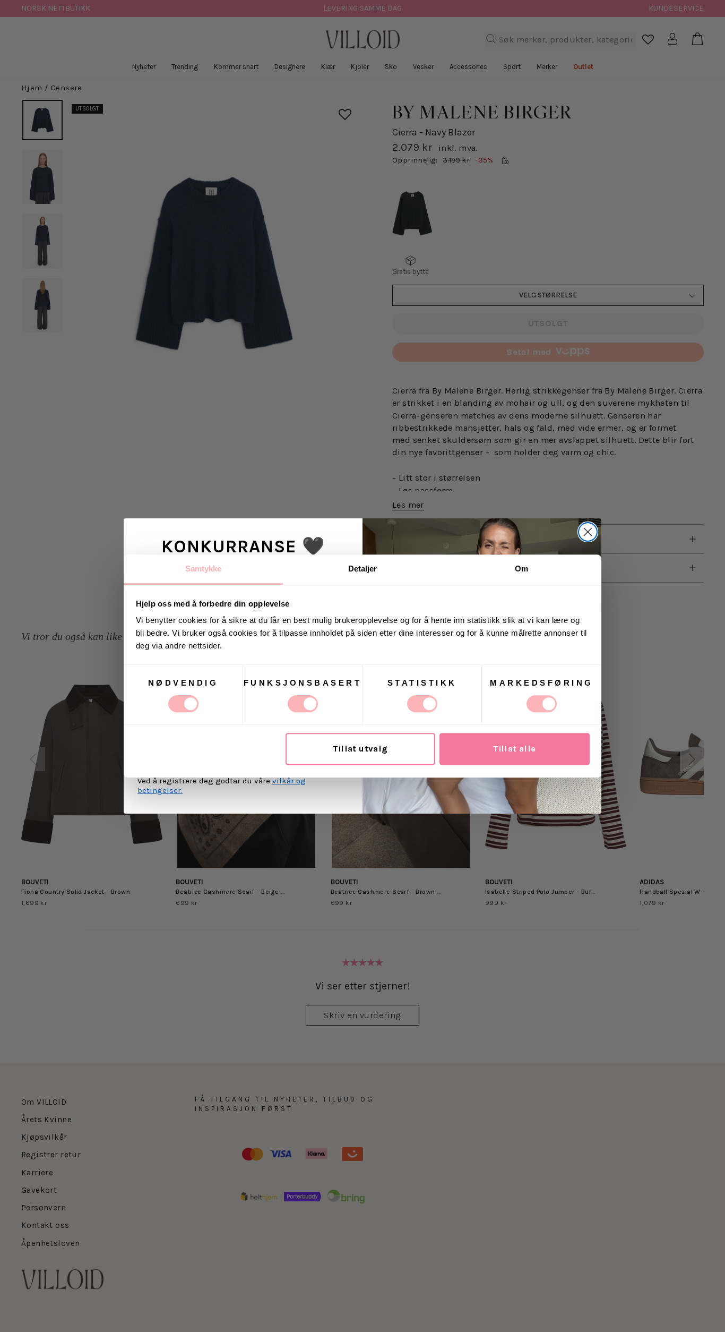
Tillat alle (514, 749)
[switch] (303, 703)
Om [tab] (521, 568)
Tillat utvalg (360, 749)
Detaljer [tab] (362, 568)
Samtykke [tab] (203, 568)
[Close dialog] (588, 532)
